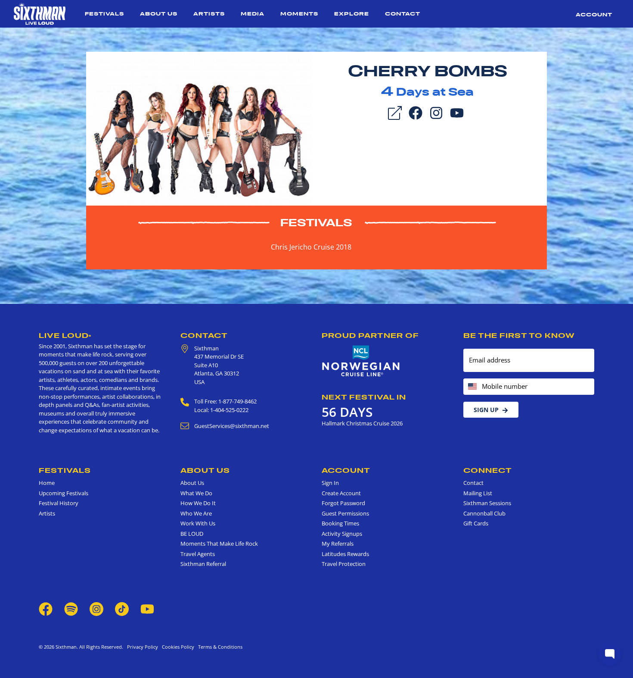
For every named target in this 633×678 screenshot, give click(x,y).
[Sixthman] (39, 13)
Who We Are (196, 513)
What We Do (196, 493)
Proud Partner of (370, 335)
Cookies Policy (176, 647)
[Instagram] (436, 112)
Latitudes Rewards (345, 554)
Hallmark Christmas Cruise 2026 (362, 423)
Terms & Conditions (218, 647)
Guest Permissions (345, 513)
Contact (402, 13)
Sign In (330, 483)
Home (47, 483)
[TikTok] (122, 608)
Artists (209, 13)
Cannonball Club (484, 513)
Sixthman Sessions (487, 503)
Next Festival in (364, 397)
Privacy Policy (142, 647)
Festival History (58, 503)
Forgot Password (343, 503)
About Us (158, 13)
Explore (351, 13)
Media (252, 13)
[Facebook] (415, 112)
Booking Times (340, 523)
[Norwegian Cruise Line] (361, 361)
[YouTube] (457, 112)
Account (594, 14)
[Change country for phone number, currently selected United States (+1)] (472, 387)
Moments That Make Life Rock (219, 543)
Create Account (341, 493)
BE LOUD (191, 533)
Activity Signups (342, 533)
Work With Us (197, 523)
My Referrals (338, 543)
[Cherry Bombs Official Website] (198, 128)
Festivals (104, 13)
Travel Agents (197, 554)
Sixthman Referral (203, 564)
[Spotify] (71, 608)
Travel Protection (344, 564)
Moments (299, 13)
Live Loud (65, 335)
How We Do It (198, 503)
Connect (487, 470)
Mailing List (477, 493)
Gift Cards (475, 523)
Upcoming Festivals (63, 493)
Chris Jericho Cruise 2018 (311, 247)
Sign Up (486, 409)
